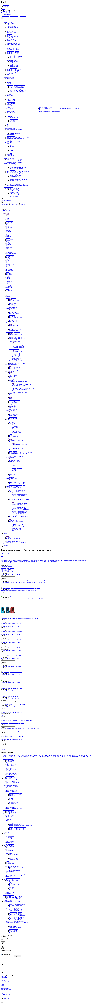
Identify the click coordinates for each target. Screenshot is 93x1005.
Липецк (8, 249)
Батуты (11, 398)
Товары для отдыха (14, 520)
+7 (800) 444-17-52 (5, 11)
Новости (3, 979)
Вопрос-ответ (4, 992)
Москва (8, 217)
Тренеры (3, 980)
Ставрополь (9, 273)
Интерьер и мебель (14, 460)
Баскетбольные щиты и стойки (20, 444)
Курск (7, 248)
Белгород (8, 223)
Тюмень (8, 279)
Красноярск (9, 247)
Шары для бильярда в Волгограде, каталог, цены (31, 756)
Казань (8, 240)
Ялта (7, 289)
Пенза (7, 261)
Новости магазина (6, 954)
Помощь (3, 985)
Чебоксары (9, 285)
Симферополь (9, 270)
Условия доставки (5, 988)
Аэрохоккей (15, 426)
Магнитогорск (10, 251)
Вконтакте (6, 5)
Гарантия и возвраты (6, 989)
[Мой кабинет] (1, 206)
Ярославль (9, 290)
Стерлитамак (9, 274)
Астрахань (9, 222)
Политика (3, 982)
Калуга (8, 242)
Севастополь (9, 269)
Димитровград (10, 234)
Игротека (11, 422)
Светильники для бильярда (16, 334)
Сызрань (8, 276)
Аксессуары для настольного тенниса (21, 384)
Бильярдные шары (13, 325)
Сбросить (9, 950)
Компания (3, 976)
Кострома (8, 244)
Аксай (8, 218)
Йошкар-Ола (9, 239)
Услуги (8, 537)
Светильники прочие (17, 343)
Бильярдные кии (13, 311)
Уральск (8, 282)
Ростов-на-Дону (10, 264)
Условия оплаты (5, 986)
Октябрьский (9, 257)
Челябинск (9, 286)
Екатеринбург (9, 235)
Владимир (8, 226)
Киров (8, 243)
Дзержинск (9, 232)
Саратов (8, 268)
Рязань (8, 265)
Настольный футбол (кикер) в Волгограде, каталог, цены (37, 755)
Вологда (8, 230)
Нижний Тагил (10, 255)
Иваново (8, 236)
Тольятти (8, 278)
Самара (8, 266)
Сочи (7, 272)
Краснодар (9, 245)
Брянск (8, 225)
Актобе (8, 219)
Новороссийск (10, 256)
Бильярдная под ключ (14, 481)
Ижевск (8, 238)
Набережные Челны (11, 252)
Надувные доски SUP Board (19, 524)
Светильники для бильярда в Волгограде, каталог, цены (66, 755)
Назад (7, 214)
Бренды (2, 993)
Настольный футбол (14, 413)
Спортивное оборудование (16, 440)
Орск (7, 260)
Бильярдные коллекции (33, 561)
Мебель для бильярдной (18, 464)
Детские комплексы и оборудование (18, 490)
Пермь (8, 262)
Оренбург (8, 259)
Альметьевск (9, 221)
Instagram (5, 6)
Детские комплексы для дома (19, 494)
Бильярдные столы (14, 300)
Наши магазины (5, 981)
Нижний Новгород (11, 253)
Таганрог (8, 277)
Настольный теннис (14, 373)
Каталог (8, 296)
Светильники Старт (17, 351)
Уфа (7, 283)
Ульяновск (9, 281)
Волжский (9, 228)
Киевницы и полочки (14, 367)
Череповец (9, 287)
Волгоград (9, 227)
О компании (4, 977)
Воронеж (8, 231)
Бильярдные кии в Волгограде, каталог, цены (12, 755)
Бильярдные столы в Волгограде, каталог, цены (55, 756)
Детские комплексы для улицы (19, 503)
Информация (4, 984)
